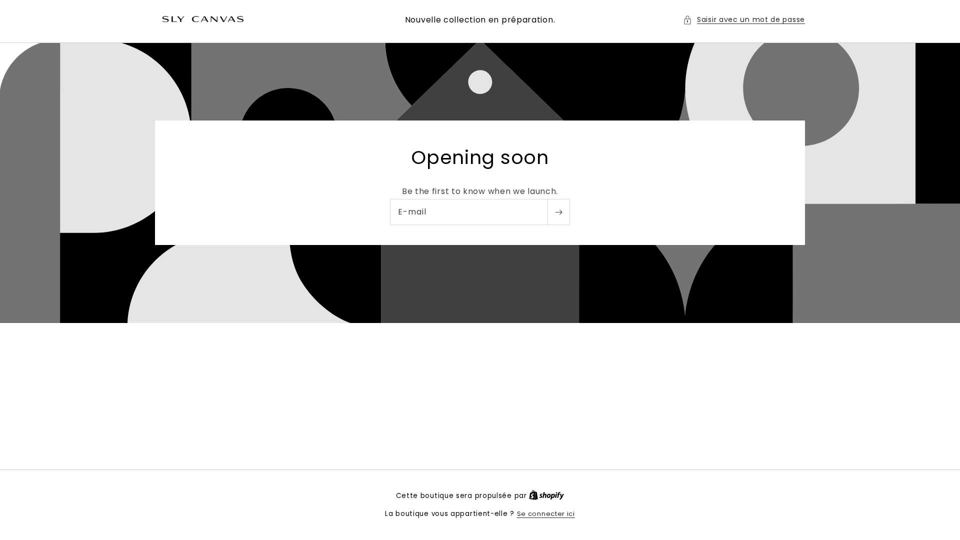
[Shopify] (546, 495)
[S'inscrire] (559, 213)
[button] (744, 20)
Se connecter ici (546, 513)
